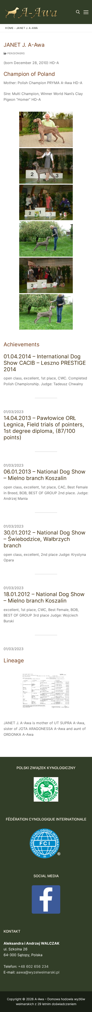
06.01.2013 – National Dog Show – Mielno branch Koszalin (45, 474)
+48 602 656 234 (33, 966)
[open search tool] (78, 12)
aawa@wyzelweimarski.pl (37, 972)
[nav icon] (86, 12)
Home (9, 28)
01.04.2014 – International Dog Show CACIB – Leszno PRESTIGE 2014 (45, 363)
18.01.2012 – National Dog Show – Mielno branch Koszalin (44, 597)
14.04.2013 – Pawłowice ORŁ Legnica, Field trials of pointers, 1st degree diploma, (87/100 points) (44, 428)
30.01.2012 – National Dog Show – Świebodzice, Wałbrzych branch (45, 539)
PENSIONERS (16, 53)
